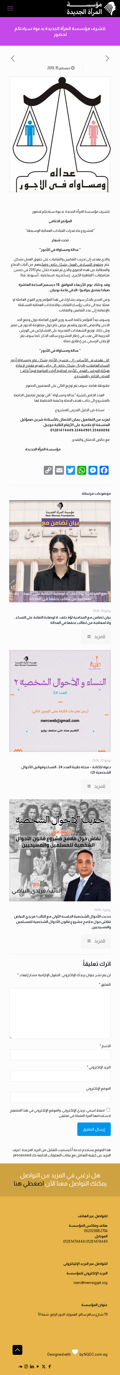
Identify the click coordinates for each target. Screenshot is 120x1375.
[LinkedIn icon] (32, 1366)
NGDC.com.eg (95, 1354)
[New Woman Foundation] (91, 8)
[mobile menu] (10, 8)
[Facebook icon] (49, 1366)
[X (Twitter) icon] (44, 1366)
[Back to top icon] (17, 1350)
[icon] (20, 1366)
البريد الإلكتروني (99, 1067)
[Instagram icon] (26, 1366)
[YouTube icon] (38, 1366)
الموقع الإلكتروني (98, 1088)
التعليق (105, 984)
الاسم (105, 1046)
